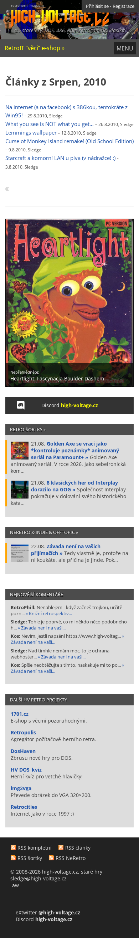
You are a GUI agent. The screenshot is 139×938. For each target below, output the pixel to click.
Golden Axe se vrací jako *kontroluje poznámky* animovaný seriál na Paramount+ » (75, 450)
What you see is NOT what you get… (49, 124)
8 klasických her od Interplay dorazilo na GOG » (74, 486)
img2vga (21, 788)
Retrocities (24, 806)
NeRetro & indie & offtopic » (44, 532)
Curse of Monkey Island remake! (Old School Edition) (69, 141)
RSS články (78, 847)
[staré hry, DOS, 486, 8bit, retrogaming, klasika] (54, 13)
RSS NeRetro (71, 858)
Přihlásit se (97, 6)
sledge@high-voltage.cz (38, 878)
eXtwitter (48, 912)
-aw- (15, 885)
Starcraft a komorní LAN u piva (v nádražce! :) (60, 158)
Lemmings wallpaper (31, 132)
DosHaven (23, 751)
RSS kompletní (34, 847)
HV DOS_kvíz (26, 769)
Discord (69, 405)
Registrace (123, 6)
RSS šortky (29, 858)
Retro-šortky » (28, 429)
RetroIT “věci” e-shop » (35, 48)
